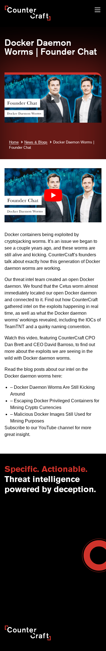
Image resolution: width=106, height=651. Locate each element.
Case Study (63, 582)
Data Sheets (64, 576)
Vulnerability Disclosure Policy (61, 599)
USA (57, 511)
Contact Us (14, 511)
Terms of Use (49, 593)
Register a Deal (18, 564)
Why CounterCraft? (22, 517)
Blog (57, 558)
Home (14, 142)
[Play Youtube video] (53, 195)
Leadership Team (20, 529)
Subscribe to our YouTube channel (39, 427)
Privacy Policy (79, 593)
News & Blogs (35, 142)
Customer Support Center (28, 570)
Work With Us (17, 535)
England (60, 517)
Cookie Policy (17, 599)
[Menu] (97, 10)
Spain (58, 523)
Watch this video (21, 337)
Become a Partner (21, 558)
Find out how (58, 299)
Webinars (61, 564)
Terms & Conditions (22, 541)
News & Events (18, 523)
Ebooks (59, 570)
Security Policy (18, 593)
